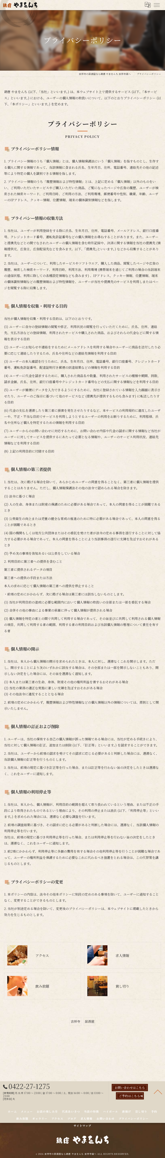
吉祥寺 (75, 1021)
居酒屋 (89, 1021)
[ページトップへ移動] (158, 1092)
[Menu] (156, 4)
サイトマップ (82, 1126)
